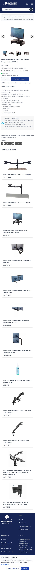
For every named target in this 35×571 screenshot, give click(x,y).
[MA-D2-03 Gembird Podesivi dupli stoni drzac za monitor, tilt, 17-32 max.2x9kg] (17, 490)
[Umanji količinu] (2, 79)
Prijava (21, 519)
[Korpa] (27, 4)
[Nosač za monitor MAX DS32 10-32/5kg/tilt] (17, 191)
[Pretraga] (31, 9)
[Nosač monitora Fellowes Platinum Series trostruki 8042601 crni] (17, 308)
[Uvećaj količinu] (9, 79)
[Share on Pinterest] (10, 143)
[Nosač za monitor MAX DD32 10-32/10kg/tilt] (17, 163)
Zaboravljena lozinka (25, 526)
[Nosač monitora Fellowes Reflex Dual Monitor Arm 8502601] (17, 278)
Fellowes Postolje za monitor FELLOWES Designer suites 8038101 (19, 19)
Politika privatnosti (7, 552)
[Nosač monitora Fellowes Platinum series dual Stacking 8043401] (17, 338)
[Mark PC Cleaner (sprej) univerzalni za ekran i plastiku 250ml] (17, 368)
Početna (4, 16)
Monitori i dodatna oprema (18, 16)
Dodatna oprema (8, 17)
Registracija (22, 523)
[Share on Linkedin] (7, 143)
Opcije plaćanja (6, 548)
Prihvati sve (24, 568)
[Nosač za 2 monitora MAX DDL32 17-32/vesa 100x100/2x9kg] (17, 398)
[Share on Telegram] (18, 143)
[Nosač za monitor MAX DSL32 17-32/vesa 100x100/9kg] (17, 428)
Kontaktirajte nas (24, 529)
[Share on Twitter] (5, 143)
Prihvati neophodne (13, 568)
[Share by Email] (21, 143)
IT (8, 16)
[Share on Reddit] (13, 143)
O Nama (3, 539)
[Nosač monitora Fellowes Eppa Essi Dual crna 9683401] (17, 248)
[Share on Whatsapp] (16, 143)
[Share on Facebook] (2, 143)
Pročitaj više (5, 564)
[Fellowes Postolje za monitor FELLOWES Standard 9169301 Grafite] (17, 218)
